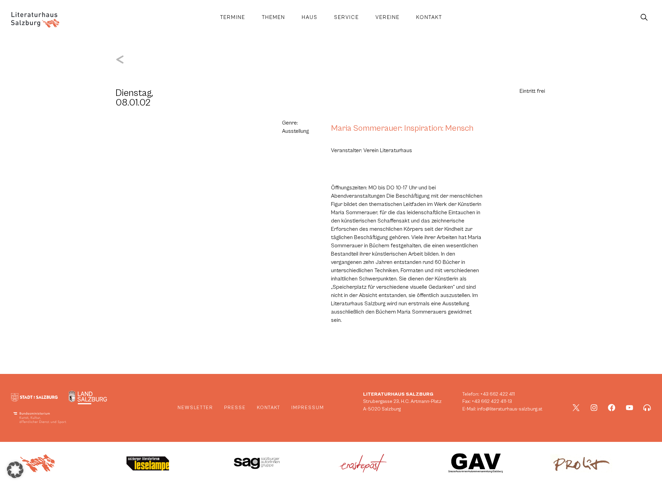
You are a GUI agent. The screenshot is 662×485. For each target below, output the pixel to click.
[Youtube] (629, 408)
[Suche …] (644, 17)
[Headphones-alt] (647, 408)
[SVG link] (35, 20)
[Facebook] (611, 408)
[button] (15, 470)
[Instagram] (594, 408)
